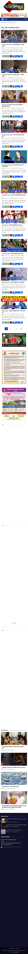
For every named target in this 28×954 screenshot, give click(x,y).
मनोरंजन (21, 99)
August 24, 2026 (6, 750)
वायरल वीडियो (8, 41)
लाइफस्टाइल (3, 41)
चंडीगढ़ (15, 129)
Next (21, 328)
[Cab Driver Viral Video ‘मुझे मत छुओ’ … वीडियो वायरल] (14, 66)
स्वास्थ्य (16, 41)
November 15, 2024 (7, 284)
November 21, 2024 (7, 255)
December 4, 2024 (7, 168)
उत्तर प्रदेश (15, 39)
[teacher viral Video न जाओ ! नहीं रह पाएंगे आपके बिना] (14, 126)
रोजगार (21, 69)
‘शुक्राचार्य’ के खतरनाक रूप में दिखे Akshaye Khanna (13, 767)
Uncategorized (5, 39)
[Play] (3, 345)
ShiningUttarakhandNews (18, 47)
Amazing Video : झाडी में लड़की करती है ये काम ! (13, 253)
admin (13, 750)
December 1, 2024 (7, 198)
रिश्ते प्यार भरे (22, 129)
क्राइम (15, 69)
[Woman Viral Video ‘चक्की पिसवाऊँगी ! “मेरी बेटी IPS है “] (14, 36)
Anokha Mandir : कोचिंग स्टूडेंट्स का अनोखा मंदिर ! (13, 282)
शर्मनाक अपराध (13, 41)
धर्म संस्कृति (19, 277)
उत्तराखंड (19, 39)
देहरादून (18, 99)
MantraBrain (16, 952)
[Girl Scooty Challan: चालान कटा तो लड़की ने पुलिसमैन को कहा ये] (14, 96)
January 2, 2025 (6, 77)
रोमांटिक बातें (8, 221)
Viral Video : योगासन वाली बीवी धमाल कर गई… (12, 225)
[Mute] (22, 345)
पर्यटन (22, 277)
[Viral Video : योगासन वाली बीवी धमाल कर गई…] (14, 216)
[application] (14, 340)
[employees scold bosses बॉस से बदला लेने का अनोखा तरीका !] (14, 156)
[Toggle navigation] (6, 19)
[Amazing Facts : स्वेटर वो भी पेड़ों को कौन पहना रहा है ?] (14, 186)
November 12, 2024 (7, 314)
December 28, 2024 (7, 108)
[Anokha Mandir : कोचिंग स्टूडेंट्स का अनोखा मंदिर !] (14, 274)
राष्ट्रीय (22, 39)
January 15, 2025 (6, 47)
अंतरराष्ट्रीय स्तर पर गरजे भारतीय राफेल (10, 786)
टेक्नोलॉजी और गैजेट (17, 248)
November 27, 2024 (7, 226)
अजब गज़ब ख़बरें (11, 39)
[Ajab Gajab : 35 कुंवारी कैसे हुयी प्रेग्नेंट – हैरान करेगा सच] (14, 302)
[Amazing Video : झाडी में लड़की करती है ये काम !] (14, 245)
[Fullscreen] (24, 345)
